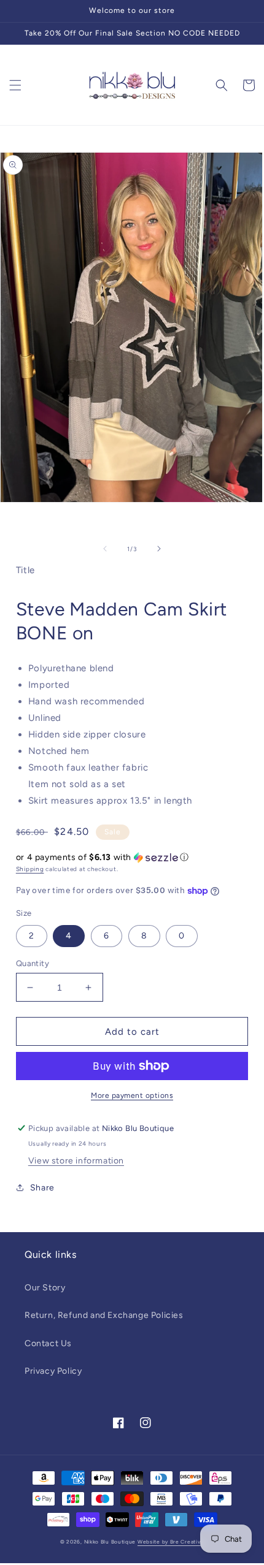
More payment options (132, 1095)
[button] (15, 85)
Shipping (30, 869)
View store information (76, 1161)
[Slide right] (159, 548)
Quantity (32, 963)
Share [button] (42, 1187)
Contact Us (48, 1343)
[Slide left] (104, 548)
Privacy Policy (53, 1371)
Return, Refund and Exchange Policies (104, 1315)
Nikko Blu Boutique (110, 1542)
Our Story (45, 1287)
